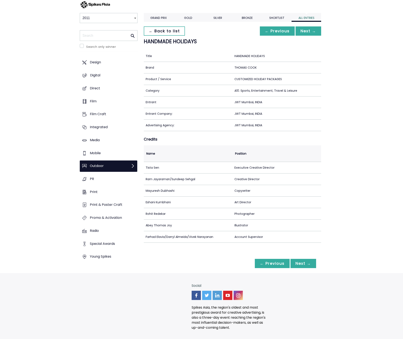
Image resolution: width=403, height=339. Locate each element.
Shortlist (276, 18)
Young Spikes (100, 256)
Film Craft (98, 114)
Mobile (95, 153)
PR (92, 178)
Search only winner (101, 47)
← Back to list (164, 31)
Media (95, 140)
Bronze (247, 18)
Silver (217, 18)
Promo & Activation (106, 217)
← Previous (277, 31)
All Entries (306, 18)
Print (94, 191)
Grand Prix (158, 18)
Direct (95, 88)
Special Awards (102, 243)
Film (93, 101)
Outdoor (97, 166)
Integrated (99, 127)
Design (95, 62)
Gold (188, 18)
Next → (308, 31)
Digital (95, 75)
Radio (94, 230)
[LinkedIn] (217, 295)
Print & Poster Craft (106, 204)
